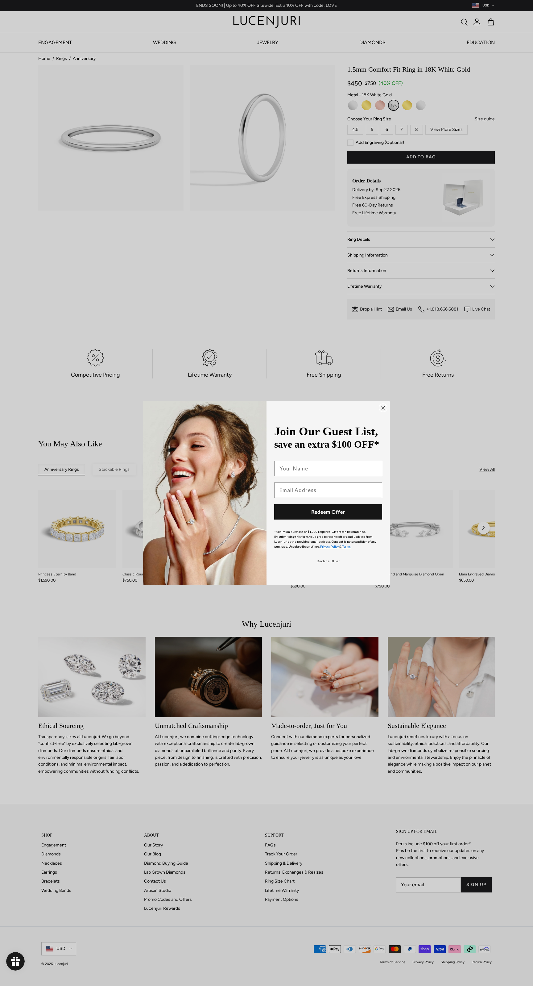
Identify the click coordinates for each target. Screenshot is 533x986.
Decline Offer (328, 561)
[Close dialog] (383, 408)
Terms (346, 546)
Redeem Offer (328, 512)
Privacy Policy (329, 546)
